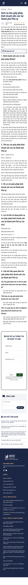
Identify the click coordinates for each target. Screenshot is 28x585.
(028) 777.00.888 (12, 487)
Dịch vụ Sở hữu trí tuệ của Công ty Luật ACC (12, 444)
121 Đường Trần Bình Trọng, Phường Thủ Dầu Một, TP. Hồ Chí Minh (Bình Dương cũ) (13, 530)
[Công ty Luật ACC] (3, 3)
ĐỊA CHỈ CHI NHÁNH (7, 505)
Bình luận (20, 407)
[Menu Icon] (21, 3)
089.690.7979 (9, 493)
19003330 (9, 478)
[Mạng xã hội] (4, 470)
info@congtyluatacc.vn (11, 490)
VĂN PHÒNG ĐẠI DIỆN (8, 526)
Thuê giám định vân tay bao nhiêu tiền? (11, 440)
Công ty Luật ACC (8, 23)
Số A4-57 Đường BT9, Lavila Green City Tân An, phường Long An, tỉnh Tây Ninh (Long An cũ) (13, 547)
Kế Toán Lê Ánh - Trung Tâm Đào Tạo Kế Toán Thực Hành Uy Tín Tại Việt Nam (14, 421)
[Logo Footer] (11, 457)
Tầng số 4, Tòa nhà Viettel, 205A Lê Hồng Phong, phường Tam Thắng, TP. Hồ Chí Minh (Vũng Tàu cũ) (14, 552)
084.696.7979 (10, 481)
